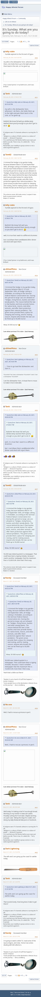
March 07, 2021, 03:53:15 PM (11, 936)
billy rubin (10, 51)
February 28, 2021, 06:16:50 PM (12, 57)
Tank (7, 93)
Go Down (5, 41)
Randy (8, 578)
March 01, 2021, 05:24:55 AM (11, 581)
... (27, 42)
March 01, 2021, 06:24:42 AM (11, 708)
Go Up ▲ (28, 992)
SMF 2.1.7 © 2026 (15, 994)
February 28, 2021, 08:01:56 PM (12, 158)
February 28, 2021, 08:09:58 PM (12, 211)
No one (8, 704)
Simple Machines (26, 994)
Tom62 (8, 154)
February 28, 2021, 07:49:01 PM (12, 97)
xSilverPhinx (11, 269)
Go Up (4, 975)
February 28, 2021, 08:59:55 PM (12, 275)
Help (11, 992)
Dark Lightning (12, 848)
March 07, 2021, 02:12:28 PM (11, 882)
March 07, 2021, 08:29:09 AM (11, 807)
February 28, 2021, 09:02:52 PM (12, 354)
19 (28, 42)
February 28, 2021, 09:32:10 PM (12, 410)
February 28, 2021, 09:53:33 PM (12, 489)
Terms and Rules (19, 992)
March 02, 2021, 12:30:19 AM (11, 733)
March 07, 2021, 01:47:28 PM (11, 852)
